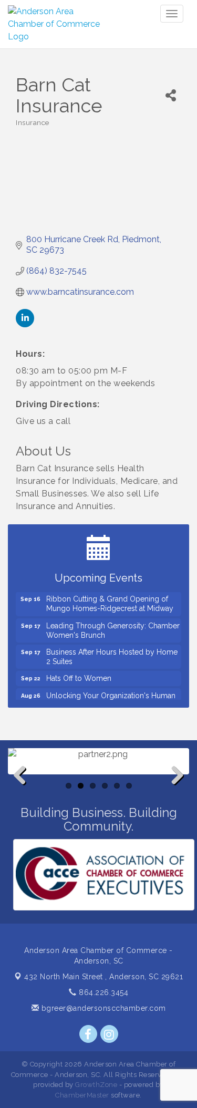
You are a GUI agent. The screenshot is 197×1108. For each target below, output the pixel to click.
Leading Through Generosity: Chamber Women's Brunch (113, 627)
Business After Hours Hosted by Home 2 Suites (112, 653)
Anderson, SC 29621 (103, 976)
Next (174, 792)
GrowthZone (96, 1085)
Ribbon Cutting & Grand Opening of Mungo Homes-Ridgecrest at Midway (109, 600)
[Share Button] (171, 95)
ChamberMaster (82, 1095)
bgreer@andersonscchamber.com (102, 1008)
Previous (23, 792)
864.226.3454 (102, 992)
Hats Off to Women (78, 674)
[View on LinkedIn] (25, 324)
